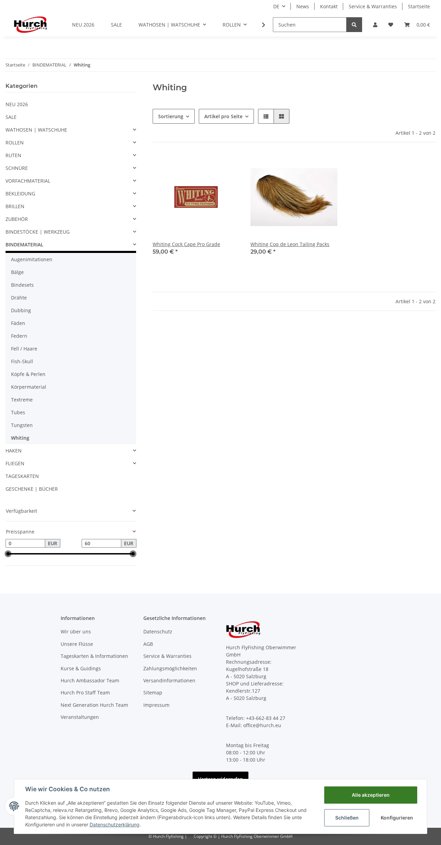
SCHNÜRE (17, 168)
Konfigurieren (397, 818)
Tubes (18, 412)
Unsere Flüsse (77, 644)
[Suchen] (354, 24)
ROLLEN (15, 142)
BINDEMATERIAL (24, 244)
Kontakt (329, 6)
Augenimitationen (31, 259)
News (302, 6)
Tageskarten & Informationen (94, 656)
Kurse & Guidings (81, 668)
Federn (19, 336)
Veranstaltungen (80, 717)
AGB (148, 644)
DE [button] (276, 6)
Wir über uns (76, 631)
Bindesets (22, 285)
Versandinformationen (169, 680)
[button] (375, 25)
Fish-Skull (22, 361)
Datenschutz (157, 631)
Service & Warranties (373, 6)
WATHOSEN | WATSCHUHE (36, 129)
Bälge (17, 272)
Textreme (22, 399)
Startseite (419, 6)
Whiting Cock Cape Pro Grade (186, 244)
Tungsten (22, 425)
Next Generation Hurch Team (94, 705)
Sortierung (170, 116)
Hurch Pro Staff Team (85, 692)
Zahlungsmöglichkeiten (170, 668)
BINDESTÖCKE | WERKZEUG (38, 231)
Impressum (156, 705)
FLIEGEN (15, 463)
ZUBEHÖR (17, 219)
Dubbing (21, 310)
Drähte (19, 297)
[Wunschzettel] (391, 25)
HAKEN (14, 450)
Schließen (347, 818)
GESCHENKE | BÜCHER (32, 489)
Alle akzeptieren (371, 795)
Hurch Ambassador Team (90, 680)
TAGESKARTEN (22, 476)
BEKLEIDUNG (20, 193)
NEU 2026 (17, 104)
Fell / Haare (24, 348)
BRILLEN (15, 206)
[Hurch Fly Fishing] (30, 24)
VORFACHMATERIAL (28, 180)
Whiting (20, 438)
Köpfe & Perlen (28, 374)
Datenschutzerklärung (115, 824)
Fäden (18, 323)
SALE (11, 117)
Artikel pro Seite (223, 116)
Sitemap (152, 692)
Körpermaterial (28, 387)
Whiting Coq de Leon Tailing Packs (289, 244)
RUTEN (13, 155)
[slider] (8, 554)
